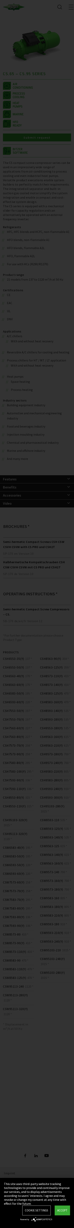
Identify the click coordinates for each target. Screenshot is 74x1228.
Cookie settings (36, 1210)
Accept (62, 1210)
